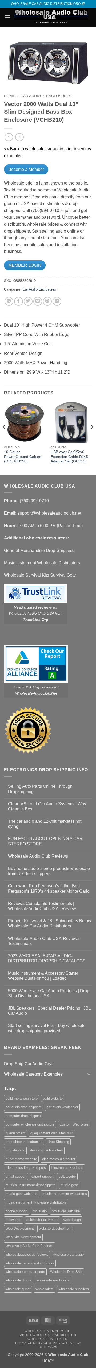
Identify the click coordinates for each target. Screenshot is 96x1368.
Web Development (20, 1228)
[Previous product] (19, 137)
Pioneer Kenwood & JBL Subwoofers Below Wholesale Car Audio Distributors (49, 923)
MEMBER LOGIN (24, 265)
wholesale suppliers (74, 1289)
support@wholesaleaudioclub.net (49, 513)
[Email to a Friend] (37, 301)
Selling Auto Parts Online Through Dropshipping (40, 789)
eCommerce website (21, 1159)
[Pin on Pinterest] (47, 301)
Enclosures (58, 96)
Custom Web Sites (74, 1124)
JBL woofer (67, 1176)
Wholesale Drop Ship (66, 1272)
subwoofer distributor (42, 1220)
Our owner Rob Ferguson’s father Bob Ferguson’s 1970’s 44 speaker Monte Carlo (49, 888)
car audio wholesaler (62, 1107)
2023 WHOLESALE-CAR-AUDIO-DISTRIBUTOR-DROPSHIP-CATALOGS (47, 958)
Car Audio (31, 96)
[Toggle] (89, 1074)
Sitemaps (48, 1347)
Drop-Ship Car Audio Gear (29, 1063)
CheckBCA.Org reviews (33, 687)
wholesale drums (18, 1280)
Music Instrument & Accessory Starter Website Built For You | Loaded (43, 976)
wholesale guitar (18, 1289)
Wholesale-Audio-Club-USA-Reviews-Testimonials (44, 941)
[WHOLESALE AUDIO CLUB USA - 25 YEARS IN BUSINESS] (51, 14)
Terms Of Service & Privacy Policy (48, 1343)
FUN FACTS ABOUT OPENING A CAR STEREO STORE (45, 841)
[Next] (92, 437)
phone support (16, 1211)
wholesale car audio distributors (30, 1263)
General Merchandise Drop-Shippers (39, 550)
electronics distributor (58, 1159)
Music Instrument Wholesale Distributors (42, 562)
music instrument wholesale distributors (36, 1202)
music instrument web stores (64, 1194)
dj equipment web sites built (51, 1133)
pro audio (40, 1211)
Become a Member (26, 169)
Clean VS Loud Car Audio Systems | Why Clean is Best (47, 806)
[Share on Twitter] (28, 301)
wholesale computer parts (25, 1272)
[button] (7, 17)
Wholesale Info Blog (48, 1339)
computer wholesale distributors (30, 1124)
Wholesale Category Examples (33, 1074)
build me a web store (22, 1098)
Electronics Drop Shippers (26, 1168)
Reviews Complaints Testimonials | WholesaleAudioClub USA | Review (42, 906)
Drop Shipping (58, 1142)
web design (72, 1220)
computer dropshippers (23, 1116)
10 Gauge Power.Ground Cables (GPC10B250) (22, 456)
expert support (42, 1176)
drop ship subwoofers (46, 1150)
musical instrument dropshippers (31, 1185)
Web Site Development (23, 1237)
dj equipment (15, 1133)
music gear (69, 1185)
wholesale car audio (68, 1254)
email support (16, 1176)
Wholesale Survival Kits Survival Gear (40, 575)
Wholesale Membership (47, 1331)
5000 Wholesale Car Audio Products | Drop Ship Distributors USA (48, 993)
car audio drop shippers (24, 1107)
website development (55, 1228)
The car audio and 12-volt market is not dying (44, 824)
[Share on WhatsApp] (9, 301)
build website (53, 1098)
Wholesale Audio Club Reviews (38, 856)
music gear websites (21, 1194)
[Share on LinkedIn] (57, 301)
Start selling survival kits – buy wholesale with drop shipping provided (47, 1028)
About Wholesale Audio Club (48, 1335)
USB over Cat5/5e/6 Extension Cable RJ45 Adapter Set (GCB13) (69, 456)
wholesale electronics (53, 1280)
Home (9, 96)
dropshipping (15, 1150)
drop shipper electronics (24, 1142)
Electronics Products (67, 1168)
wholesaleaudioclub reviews (27, 1254)
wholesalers (44, 1289)
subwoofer (13, 1220)
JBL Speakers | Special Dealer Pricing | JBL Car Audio (49, 1011)
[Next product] (9, 137)
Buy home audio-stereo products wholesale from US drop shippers (49, 871)
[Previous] (4, 437)
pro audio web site (66, 1211)
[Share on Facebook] (18, 301)
